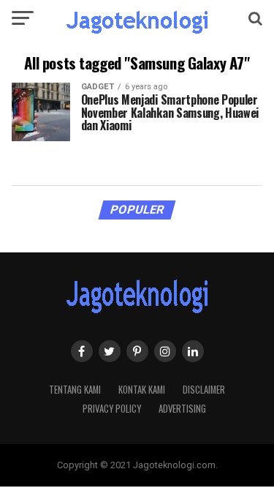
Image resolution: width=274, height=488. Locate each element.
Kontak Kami (141, 390)
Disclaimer (204, 390)
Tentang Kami (75, 390)
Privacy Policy (112, 409)
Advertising (182, 409)
